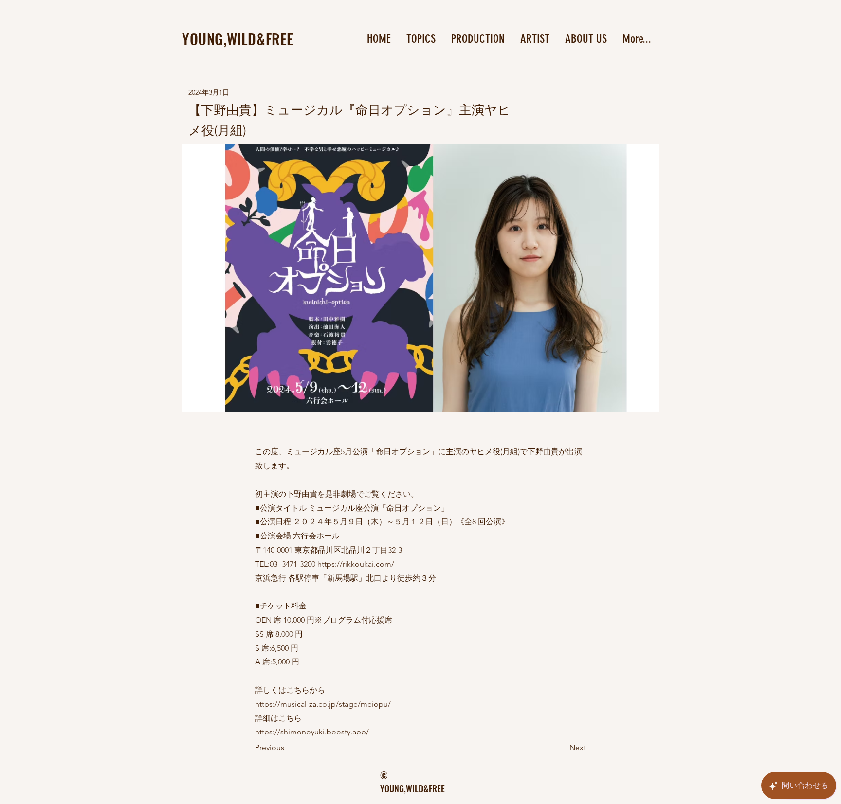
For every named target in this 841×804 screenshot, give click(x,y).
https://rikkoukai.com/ (355, 564)
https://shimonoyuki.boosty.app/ (312, 731)
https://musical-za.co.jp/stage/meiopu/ (323, 704)
